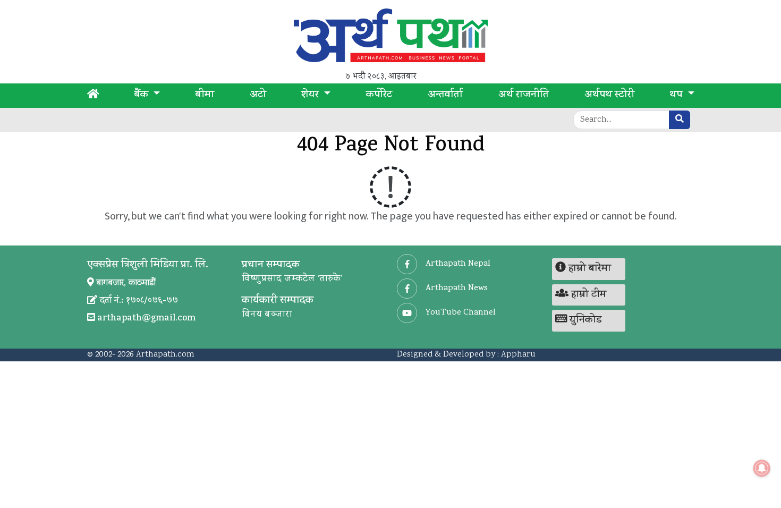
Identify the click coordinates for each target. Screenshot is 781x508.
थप (677, 96)
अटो (258, 96)
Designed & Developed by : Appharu (466, 355)
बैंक (142, 96)
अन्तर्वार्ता (445, 96)
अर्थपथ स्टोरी (609, 96)
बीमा (205, 96)
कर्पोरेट (379, 96)
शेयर (311, 96)
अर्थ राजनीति (523, 96)
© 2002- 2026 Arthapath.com (140, 355)
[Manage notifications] (761, 468)
